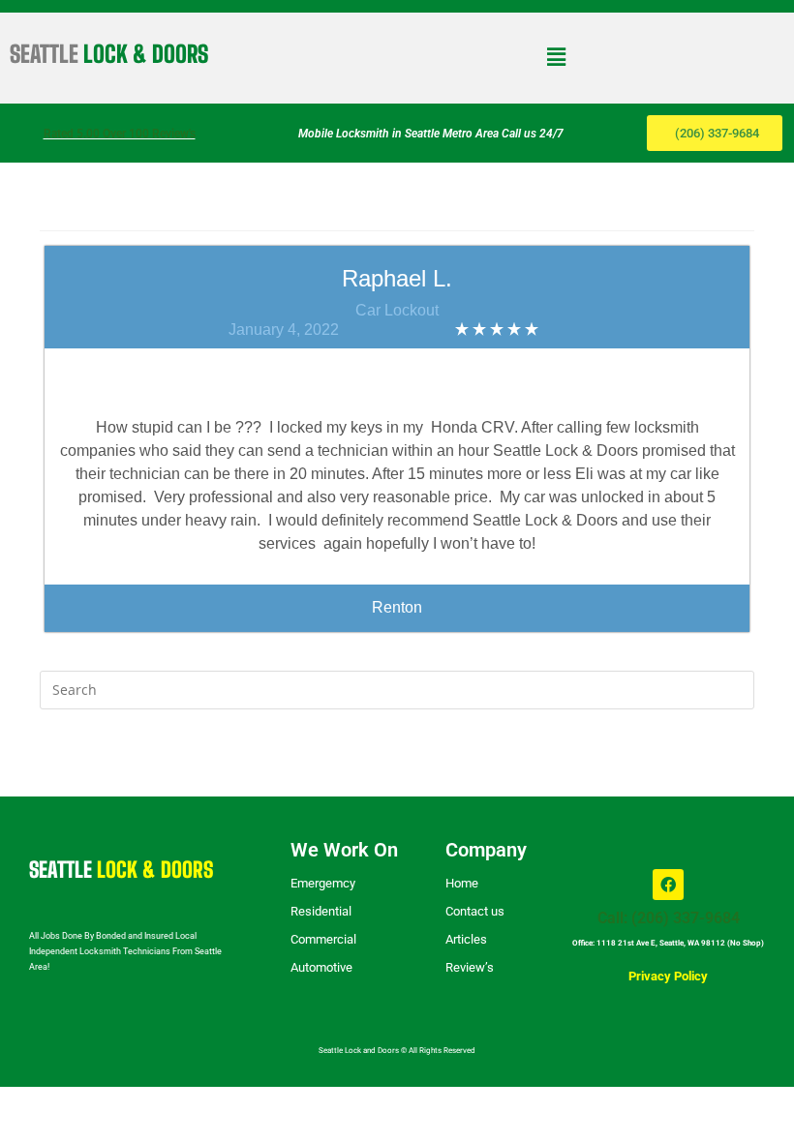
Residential (320, 911)
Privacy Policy (668, 976)
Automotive (321, 967)
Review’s (469, 967)
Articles (466, 939)
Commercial (323, 939)
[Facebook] (668, 884)
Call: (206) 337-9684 (668, 918)
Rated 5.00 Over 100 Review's (120, 133)
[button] (555, 56)
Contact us (474, 911)
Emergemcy (322, 883)
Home (461, 883)
